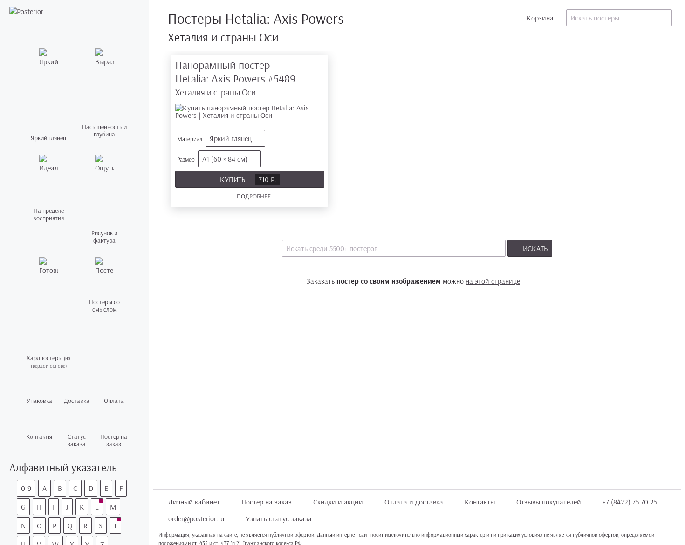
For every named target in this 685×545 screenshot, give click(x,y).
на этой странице (493, 281)
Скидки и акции (338, 501)
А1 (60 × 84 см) (224, 159)
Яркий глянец (231, 138)
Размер (212, 159)
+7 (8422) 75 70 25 (630, 501)
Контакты (480, 501)
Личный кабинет (194, 501)
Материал (214, 138)
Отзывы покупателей (548, 501)
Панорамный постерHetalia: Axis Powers (235, 78)
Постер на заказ (266, 501)
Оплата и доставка (413, 501)
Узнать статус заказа (279, 518)
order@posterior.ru (196, 518)
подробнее (254, 196)
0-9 (26, 488)
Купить (248, 179)
